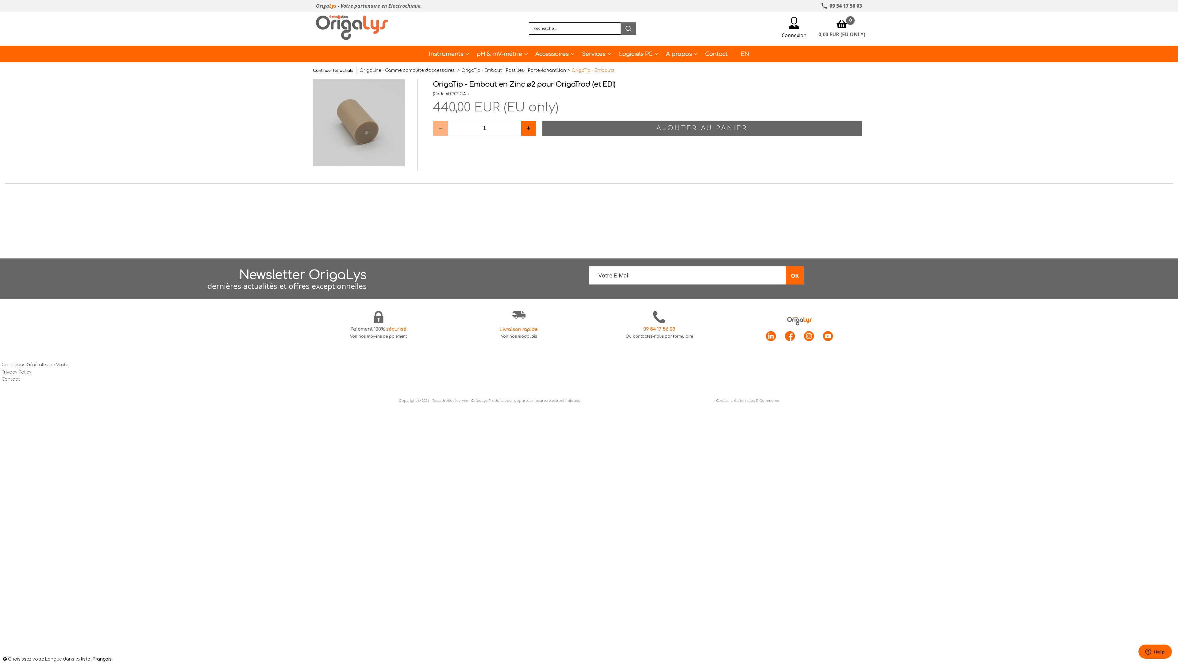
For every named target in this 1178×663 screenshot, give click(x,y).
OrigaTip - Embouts (593, 70)
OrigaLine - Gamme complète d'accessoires (408, 70)
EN (745, 54)
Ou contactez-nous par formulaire (659, 336)
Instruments (446, 54)
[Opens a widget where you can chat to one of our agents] (1155, 652)
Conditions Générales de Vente (35, 365)
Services (594, 54)
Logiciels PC (636, 54)
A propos (679, 54)
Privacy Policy (17, 372)
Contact (716, 54)
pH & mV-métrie (499, 54)
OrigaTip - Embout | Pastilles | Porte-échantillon (513, 70)
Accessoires (552, 54)
